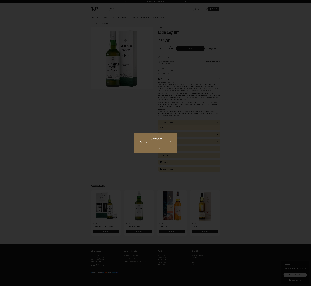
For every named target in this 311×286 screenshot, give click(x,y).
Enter (155, 147)
